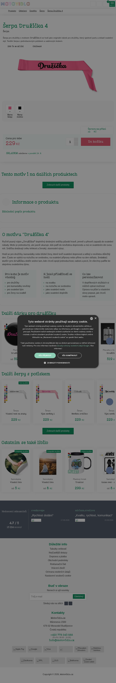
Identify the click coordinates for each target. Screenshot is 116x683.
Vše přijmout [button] (45, 355)
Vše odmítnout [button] (69, 355)
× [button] (95, 318)
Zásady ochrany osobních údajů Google (73, 345)
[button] (58, 362)
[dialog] (58, 341)
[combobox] (91, 318)
